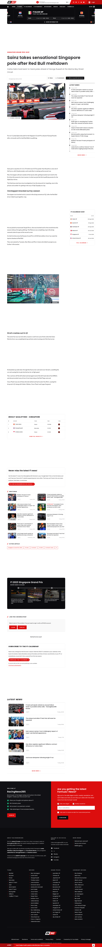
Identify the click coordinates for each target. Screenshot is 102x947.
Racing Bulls (12, 891)
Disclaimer (25, 939)
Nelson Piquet (78, 912)
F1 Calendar (28, 6)
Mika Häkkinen (78, 891)
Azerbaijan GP (56, 905)
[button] (20, 14)
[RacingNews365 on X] (78, 2)
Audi (10, 884)
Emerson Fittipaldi (79, 907)
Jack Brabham (79, 914)
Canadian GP (56, 882)
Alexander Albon (35, 912)
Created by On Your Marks (71, 939)
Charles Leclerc (20, 171)
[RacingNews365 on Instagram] (73, 2)
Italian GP (55, 901)
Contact (58, 939)
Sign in (11, 815)
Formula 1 (33, 547)
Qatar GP (55, 914)
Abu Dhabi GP (56, 917)
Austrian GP (56, 889)
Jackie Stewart (79, 889)
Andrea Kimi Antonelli (37, 887)
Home (13, 6)
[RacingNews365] (12, 2)
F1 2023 (41, 547)
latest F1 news (16, 841)
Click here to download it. (14, 665)
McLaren (11, 875)
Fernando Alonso (31, 850)
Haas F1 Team (12, 889)
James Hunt (78, 887)
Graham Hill (78, 910)
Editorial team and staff (81, 841)
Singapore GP (56, 907)
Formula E (70, 6)
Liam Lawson (34, 914)
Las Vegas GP (56, 912)
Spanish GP (56, 903)
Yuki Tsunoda (37, 185)
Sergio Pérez (34, 896)
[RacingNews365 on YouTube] (83, 2)
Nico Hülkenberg (35, 910)
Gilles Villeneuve (79, 884)
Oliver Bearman (35, 917)
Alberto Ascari (78, 880)
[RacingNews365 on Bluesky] (81, 2)
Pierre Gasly (34, 905)
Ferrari (10, 878)
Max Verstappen (18, 850)
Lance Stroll (34, 907)
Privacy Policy (49, 939)
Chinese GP (56, 875)
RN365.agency (78, 845)
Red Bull (11, 873)
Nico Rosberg (78, 873)
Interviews (47, 6)
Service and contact (80, 843)
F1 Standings (38, 6)
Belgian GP (56, 894)
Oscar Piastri (34, 891)
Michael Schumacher (81, 878)
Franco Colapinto (35, 919)
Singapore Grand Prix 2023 (18, 52)
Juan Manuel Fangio (80, 905)
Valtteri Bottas (35, 901)
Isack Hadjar (34, 889)
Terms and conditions (37, 939)
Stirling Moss (78, 903)
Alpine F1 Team (13, 882)
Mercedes (11, 880)
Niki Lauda (77, 898)
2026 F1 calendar (21, 856)
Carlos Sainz (16, 136)
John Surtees (78, 917)
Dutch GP (55, 898)
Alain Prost (77, 875)
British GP (55, 891)
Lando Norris (11, 852)
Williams (11, 894)
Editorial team (15, 939)
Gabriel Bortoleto (35, 921)
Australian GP (56, 873)
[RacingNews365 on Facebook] (76, 2)
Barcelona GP (56, 887)
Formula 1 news (49, 547)
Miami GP (55, 880)
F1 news (19, 6)
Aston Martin (12, 887)
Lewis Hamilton (35, 882)
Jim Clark (77, 896)
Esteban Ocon (35, 898)
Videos (55, 6)
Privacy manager (86, 939)
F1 (56, 547)
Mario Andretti (78, 919)
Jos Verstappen (79, 894)
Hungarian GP (56, 896)
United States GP (57, 910)
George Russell (20, 852)
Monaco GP (56, 884)
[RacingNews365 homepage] (8, 6)
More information (52, 22)
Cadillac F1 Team (13, 896)
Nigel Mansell (78, 901)
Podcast (62, 6)
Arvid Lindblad (34, 903)
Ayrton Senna (78, 882)
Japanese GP (56, 878)
